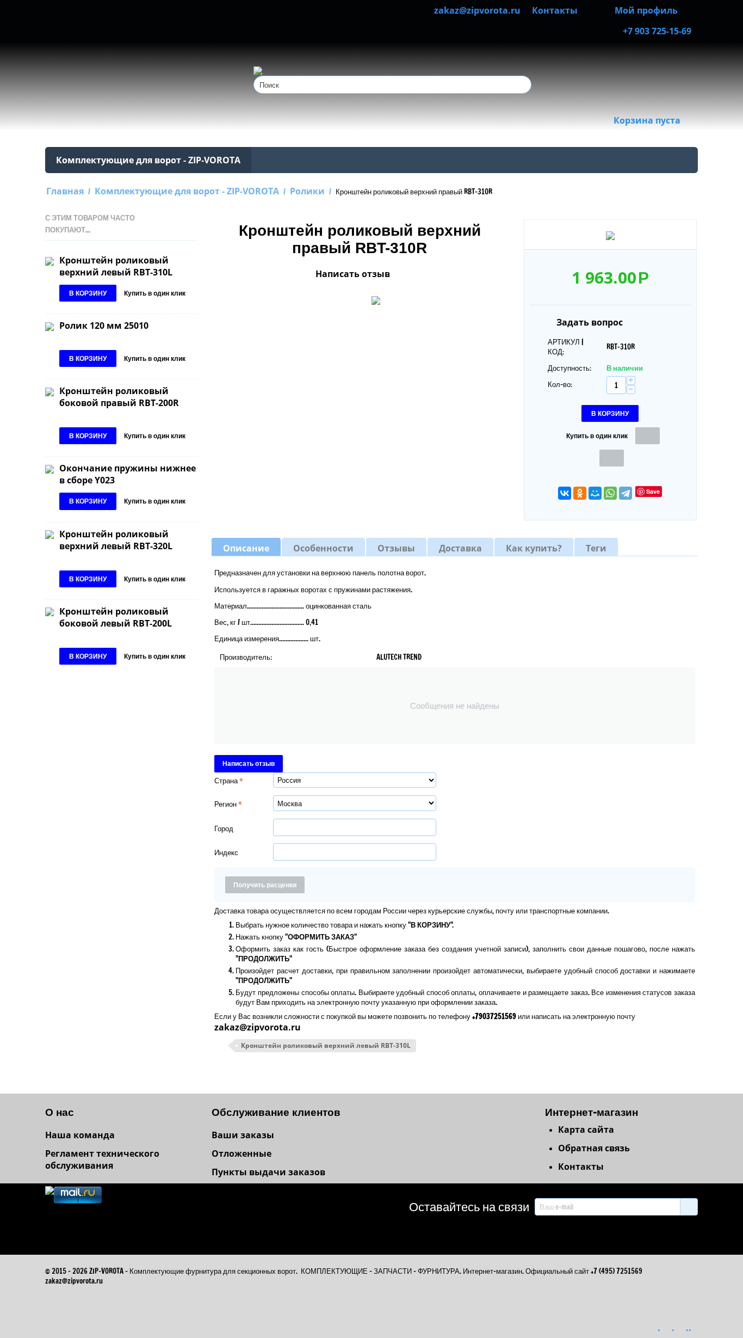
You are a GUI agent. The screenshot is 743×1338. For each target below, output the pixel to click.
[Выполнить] (688, 1207)
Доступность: (569, 368)
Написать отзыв (352, 274)
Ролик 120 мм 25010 (103, 326)
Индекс (226, 852)
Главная (65, 191)
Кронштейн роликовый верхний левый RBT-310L (115, 266)
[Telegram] (625, 493)
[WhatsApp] (610, 493)
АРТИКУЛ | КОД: (566, 347)
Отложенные (241, 1153)
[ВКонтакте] (564, 493)
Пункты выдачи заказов (268, 1172)
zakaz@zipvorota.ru (257, 1027)
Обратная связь (594, 1148)
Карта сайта (586, 1130)
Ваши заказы (243, 1135)
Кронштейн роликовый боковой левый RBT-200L (115, 617)
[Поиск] (523, 85)
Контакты (581, 1167)
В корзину (610, 413)
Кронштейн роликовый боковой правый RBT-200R (119, 397)
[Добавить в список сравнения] (611, 458)
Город (223, 828)
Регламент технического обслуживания (102, 1159)
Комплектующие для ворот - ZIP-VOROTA (148, 160)
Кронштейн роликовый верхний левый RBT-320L (115, 540)
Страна (226, 780)
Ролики (307, 191)
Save (653, 491)
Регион (225, 804)
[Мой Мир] (595, 493)
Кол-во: (560, 384)
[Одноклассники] (579, 493)
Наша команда (80, 1135)
